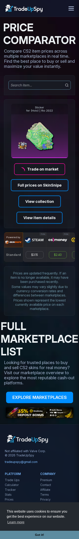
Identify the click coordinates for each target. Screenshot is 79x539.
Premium (46, 480)
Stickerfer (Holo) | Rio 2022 (39, 109)
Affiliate (45, 489)
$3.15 (34, 255)
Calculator (12, 485)
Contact (45, 485)
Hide (43, 234)
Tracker (10, 489)
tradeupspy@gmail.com (21, 462)
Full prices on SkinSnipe (40, 185)
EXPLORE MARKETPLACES (39, 397)
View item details (39, 218)
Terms (44, 494)
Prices (9, 499)
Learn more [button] (15, 522)
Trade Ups (12, 480)
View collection (39, 201)
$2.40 (58, 255)
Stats (8, 494)
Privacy (45, 499)
